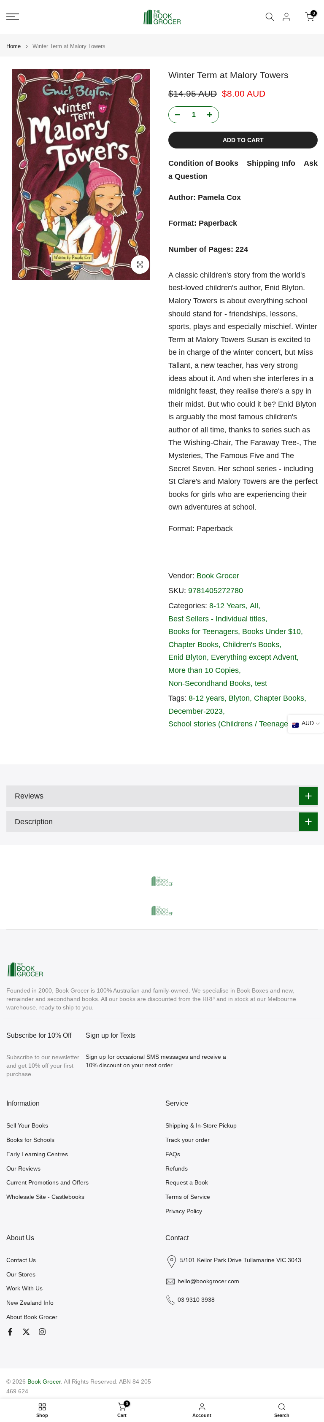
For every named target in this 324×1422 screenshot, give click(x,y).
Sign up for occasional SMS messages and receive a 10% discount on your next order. (156, 1061)
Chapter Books (193, 644)
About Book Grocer (31, 1317)
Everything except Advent (254, 657)
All (254, 606)
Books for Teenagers (203, 631)
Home (13, 46)
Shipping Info (271, 163)
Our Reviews (23, 1168)
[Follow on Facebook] (10, 1332)
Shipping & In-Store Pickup (201, 1125)
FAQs (172, 1154)
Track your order (187, 1139)
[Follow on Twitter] (26, 1332)
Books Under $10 (271, 631)
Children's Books (251, 644)
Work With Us (24, 1288)
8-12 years (206, 698)
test (261, 683)
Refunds (176, 1168)
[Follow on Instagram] (42, 1332)
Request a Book (186, 1182)
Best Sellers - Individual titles (216, 619)
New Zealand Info (30, 1302)
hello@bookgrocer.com (208, 1281)
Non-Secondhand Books (209, 683)
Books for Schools (30, 1139)
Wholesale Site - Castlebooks (45, 1196)
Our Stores (20, 1274)
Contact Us (21, 1260)
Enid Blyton (187, 657)
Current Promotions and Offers (47, 1182)
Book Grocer (218, 576)
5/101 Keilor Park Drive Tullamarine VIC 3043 (240, 1260)
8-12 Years (227, 606)
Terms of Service (187, 1196)
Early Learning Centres (37, 1154)
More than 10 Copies (203, 670)
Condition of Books (203, 163)
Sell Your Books (27, 1125)
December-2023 (195, 711)
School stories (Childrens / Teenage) (229, 724)
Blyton (239, 698)
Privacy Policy (183, 1211)
